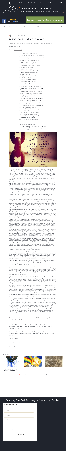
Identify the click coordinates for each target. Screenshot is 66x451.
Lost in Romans (29, 369)
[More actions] (56, 35)
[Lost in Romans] (33, 361)
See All (62, 354)
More (55, 26)
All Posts (5, 26)
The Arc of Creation (51, 369)
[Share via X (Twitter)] (13, 342)
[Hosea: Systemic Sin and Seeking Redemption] (12, 361)
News (25, 26)
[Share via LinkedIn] (16, 342)
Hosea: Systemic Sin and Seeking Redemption (10, 369)
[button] (37, 3)
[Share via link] (19, 342)
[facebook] (4, 21)
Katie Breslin (40, 26)
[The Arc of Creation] (54, 361)
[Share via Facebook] (9, 342)
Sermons (11, 26)
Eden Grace (48, 26)
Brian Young (19, 26)
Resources (32, 26)
